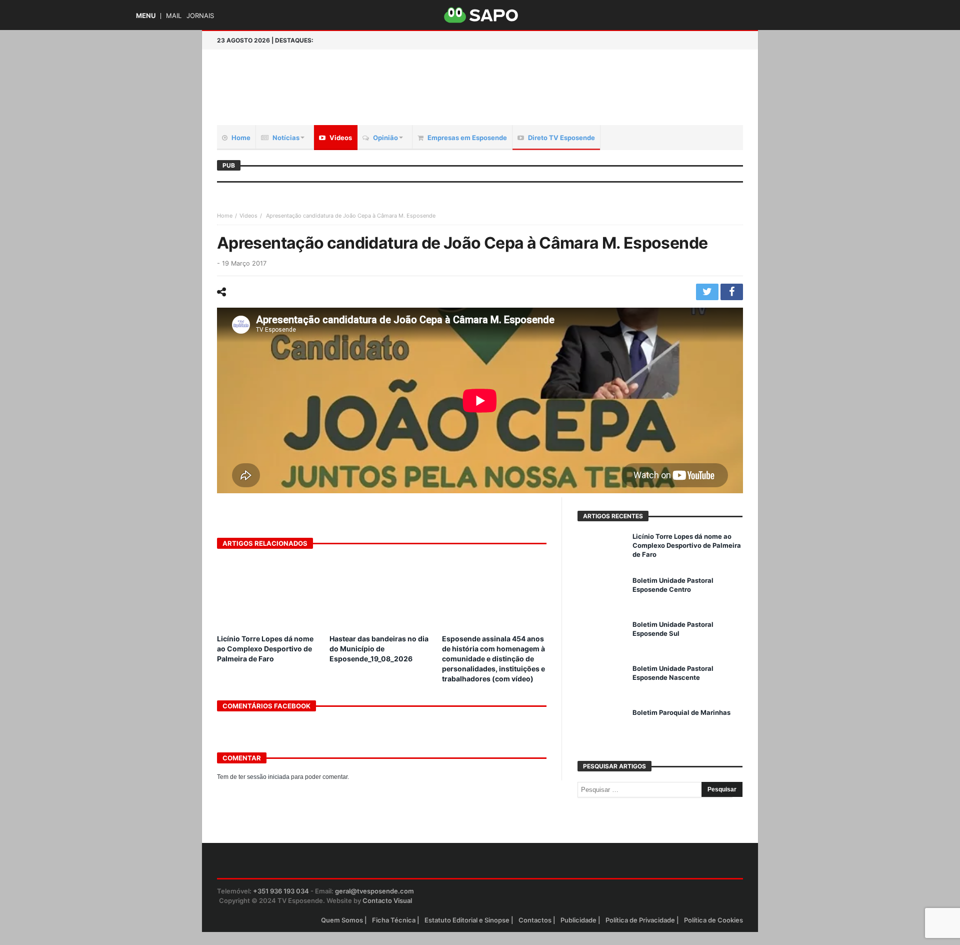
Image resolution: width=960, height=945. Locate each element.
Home (224, 215)
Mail (174, 16)
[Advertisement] (598, 77)
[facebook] (731, 292)
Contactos (535, 920)
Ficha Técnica (394, 920)
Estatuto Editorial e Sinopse (467, 920)
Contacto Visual (387, 900)
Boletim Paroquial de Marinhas (681, 712)
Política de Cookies (713, 920)
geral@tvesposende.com (374, 891)
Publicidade (578, 920)
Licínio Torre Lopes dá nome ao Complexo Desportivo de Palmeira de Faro (265, 648)
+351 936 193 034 (281, 891)
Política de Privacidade (640, 920)
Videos (249, 215)
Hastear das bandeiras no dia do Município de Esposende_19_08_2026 (379, 648)
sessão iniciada (268, 776)
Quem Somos (342, 920)
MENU (146, 16)
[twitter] (707, 292)
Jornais (200, 16)
